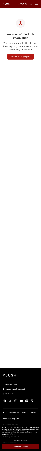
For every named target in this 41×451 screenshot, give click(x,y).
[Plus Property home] (7, 4)
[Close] (37, 427)
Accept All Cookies (20, 447)
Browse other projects (20, 56)
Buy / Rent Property (11, 418)
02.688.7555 (26, 3)
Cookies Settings (20, 440)
